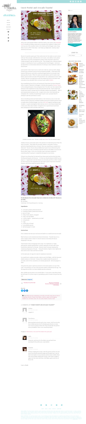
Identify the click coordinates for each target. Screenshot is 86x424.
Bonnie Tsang (57, 85)
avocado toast (48, 295)
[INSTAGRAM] (8, 31)
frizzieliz (30, 347)
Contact (54, 408)
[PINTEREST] (8, 38)
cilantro (44, 297)
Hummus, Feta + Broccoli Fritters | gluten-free (82, 111)
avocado (42, 295)
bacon (54, 295)
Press (50, 408)
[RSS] (81, 1)
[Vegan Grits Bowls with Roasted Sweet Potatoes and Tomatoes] (73, 80)
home (42, 408)
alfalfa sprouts (30, 295)
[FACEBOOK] (8, 34)
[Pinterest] (78, 1)
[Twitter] (73, 1)
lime (35, 298)
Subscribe (59, 408)
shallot (46, 298)
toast (53, 298)
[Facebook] (70, 1)
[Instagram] (76, 1)
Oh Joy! (46, 102)
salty (42, 298)
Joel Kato (31, 298)
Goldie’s (51, 80)
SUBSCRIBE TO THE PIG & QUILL (35, 1)
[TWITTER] (8, 41)
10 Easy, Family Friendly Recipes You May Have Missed (82, 96)
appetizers (37, 295)
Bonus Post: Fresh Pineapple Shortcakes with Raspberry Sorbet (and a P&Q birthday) (52, 283)
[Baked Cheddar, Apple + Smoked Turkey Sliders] (73, 68)
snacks (50, 298)
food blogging (53, 297)
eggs (48, 297)
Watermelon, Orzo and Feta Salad (29, 282)
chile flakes (39, 297)
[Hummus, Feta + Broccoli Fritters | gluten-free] (73, 110)
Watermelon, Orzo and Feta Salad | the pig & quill (39, 331)
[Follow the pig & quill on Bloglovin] (27, 279)
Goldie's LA (25, 298)
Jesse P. (47, 139)
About (46, 408)
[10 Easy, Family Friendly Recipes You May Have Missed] (73, 95)
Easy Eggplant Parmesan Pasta (82, 121)
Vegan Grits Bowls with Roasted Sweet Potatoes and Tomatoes (82, 81)
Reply (24, 312)
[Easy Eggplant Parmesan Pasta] (73, 123)
